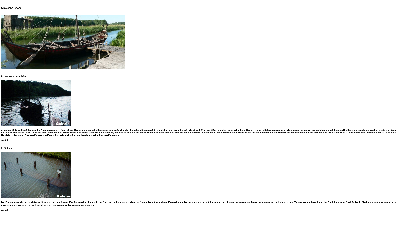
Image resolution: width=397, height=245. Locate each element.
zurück (4, 140)
